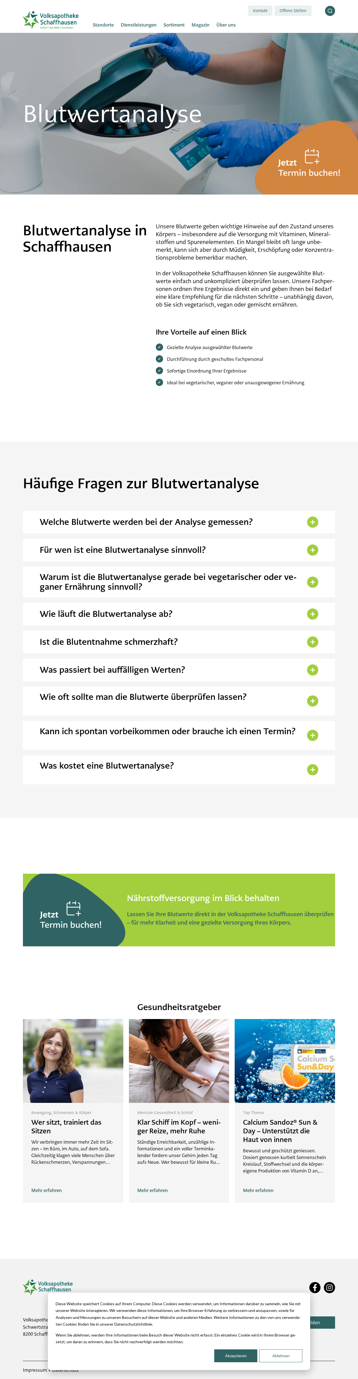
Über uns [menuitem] (226, 25)
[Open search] (330, 11)
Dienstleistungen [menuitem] (139, 25)
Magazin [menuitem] (200, 25)
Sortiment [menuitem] (174, 25)
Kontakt (260, 10)
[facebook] (315, 1288)
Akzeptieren (236, 1355)
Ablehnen (280, 1355)
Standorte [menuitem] (103, 25)
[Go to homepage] (51, 20)
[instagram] (329, 1288)
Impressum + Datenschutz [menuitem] (51, 1370)
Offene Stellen (293, 10)
